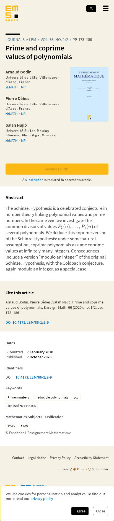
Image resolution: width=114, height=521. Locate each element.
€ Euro (82, 469)
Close (100, 511)
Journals (15, 39)
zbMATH (11, 87)
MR (23, 87)
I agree (80, 511)
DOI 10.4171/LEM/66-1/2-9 (27, 322)
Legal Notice (37, 457)
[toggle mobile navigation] (105, 8)
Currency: (65, 469)
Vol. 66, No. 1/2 (54, 39)
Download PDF (57, 169)
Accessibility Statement (91, 457)
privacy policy (41, 498)
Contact (18, 457)
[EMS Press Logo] (12, 14)
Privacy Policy (60, 457)
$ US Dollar (100, 469)
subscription (34, 179)
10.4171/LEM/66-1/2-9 (33, 377)
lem (32, 39)
